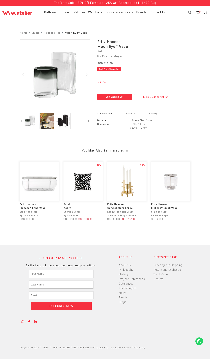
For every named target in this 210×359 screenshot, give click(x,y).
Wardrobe (95, 12)
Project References (132, 279)
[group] (30, 121)
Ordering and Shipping (167, 265)
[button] (21, 121)
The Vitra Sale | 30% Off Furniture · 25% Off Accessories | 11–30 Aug (105, 3)
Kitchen (79, 12)
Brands (141, 12)
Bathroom (51, 12)
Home (24, 32)
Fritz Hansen (109, 42)
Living (66, 12)
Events (123, 297)
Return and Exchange (167, 269)
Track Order (161, 274)
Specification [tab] (104, 113)
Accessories (52, 32)
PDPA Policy (138, 347)
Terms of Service (94, 347)
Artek (67, 204)
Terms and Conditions (117, 347)
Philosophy (126, 269)
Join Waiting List (114, 97)
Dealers (158, 279)
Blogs (122, 302)
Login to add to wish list (155, 97)
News (123, 292)
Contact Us (158, 12)
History (124, 274)
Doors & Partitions (119, 12)
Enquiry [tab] (153, 113)
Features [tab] (130, 113)
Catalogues (126, 283)
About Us (125, 265)
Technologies (128, 288)
